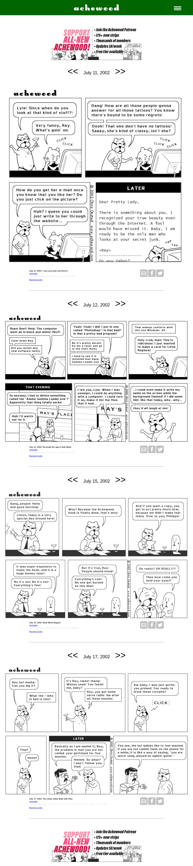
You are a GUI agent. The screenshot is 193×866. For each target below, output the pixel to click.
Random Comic (35, 280)
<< (73, 71)
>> (120, 71)
